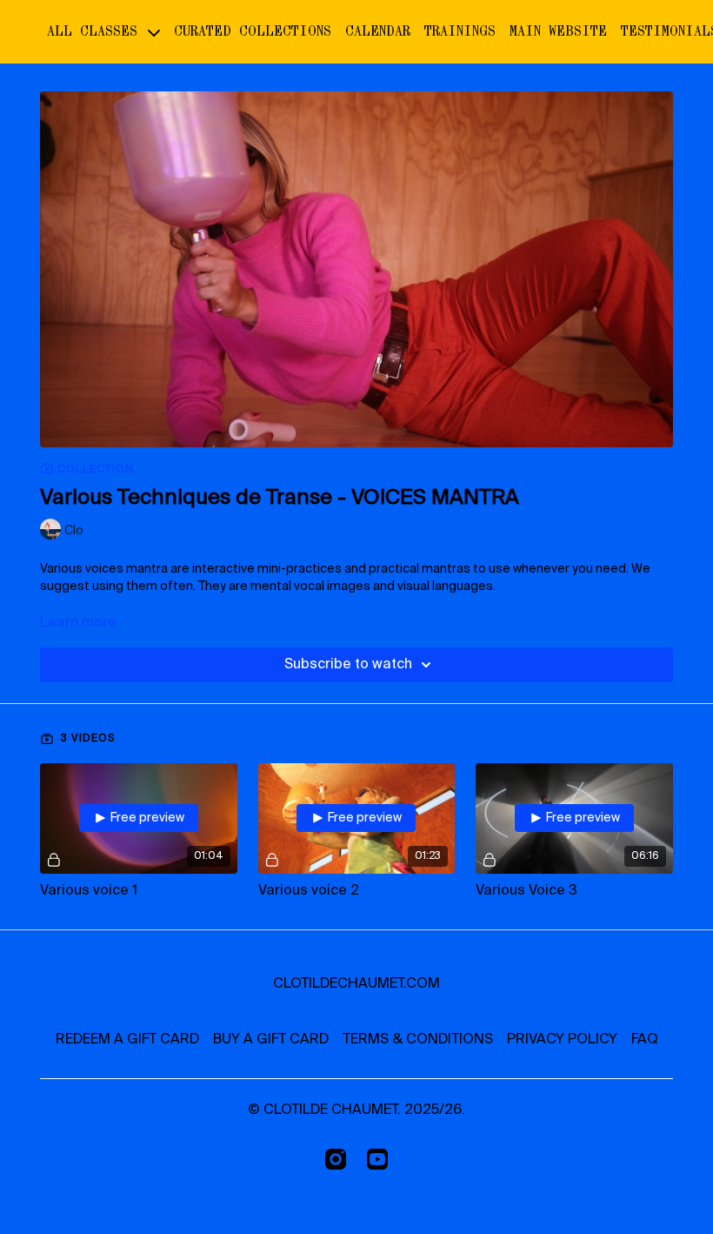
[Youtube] (377, 1159)
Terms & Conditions (418, 1040)
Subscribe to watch (348, 665)
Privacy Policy (562, 1040)
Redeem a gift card (127, 1040)
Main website (558, 31)
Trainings (460, 31)
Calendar (377, 31)
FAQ (644, 1040)
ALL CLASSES (96, 31)
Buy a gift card (271, 1040)
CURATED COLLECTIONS (252, 31)
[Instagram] (335, 1159)
